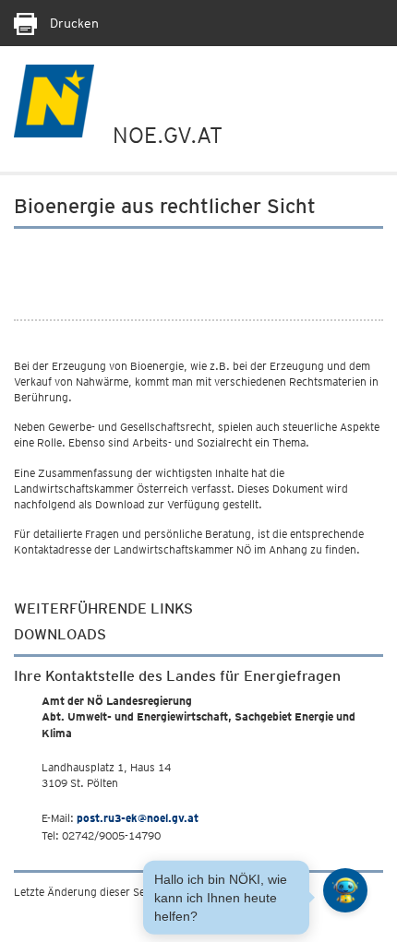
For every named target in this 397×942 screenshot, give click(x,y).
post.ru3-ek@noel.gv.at (137, 818)
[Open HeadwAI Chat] (345, 890)
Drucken (72, 23)
